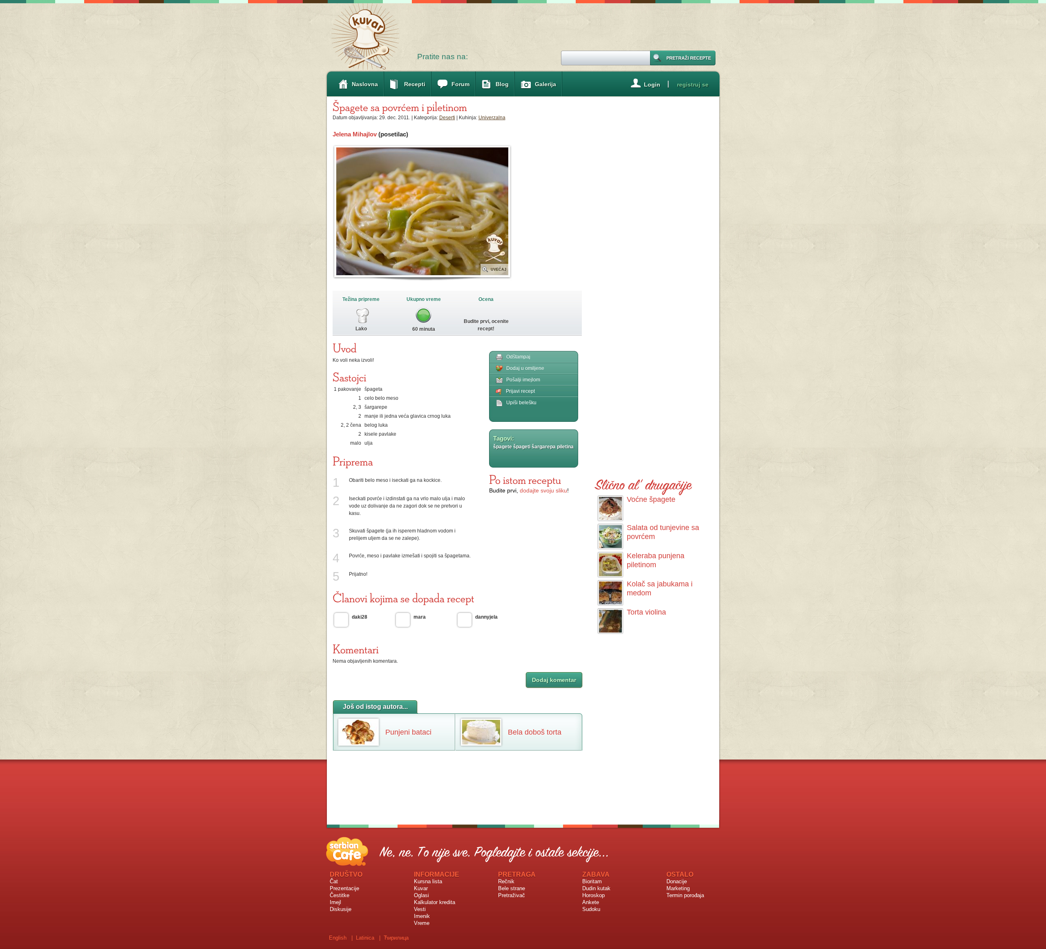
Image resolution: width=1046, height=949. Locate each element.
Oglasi (421, 895)
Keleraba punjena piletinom (655, 560)
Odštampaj (518, 357)
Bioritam (592, 881)
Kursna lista (428, 881)
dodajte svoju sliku (543, 490)
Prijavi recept (520, 391)
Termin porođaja (685, 895)
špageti (521, 447)
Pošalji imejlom (523, 380)
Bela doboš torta (534, 732)
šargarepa (544, 447)
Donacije (676, 881)
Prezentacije (344, 888)
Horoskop (593, 895)
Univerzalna (491, 117)
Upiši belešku (521, 402)
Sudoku (591, 909)
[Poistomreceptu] (525, 479)
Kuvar (421, 888)
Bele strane (511, 888)
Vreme (421, 923)
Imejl (335, 902)
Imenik (422, 916)
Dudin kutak (596, 888)
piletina (565, 447)
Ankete (590, 902)
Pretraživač (511, 895)
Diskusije (340, 909)
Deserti (447, 117)
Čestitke (339, 895)
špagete (502, 447)
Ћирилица (396, 938)
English (337, 938)
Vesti (420, 909)
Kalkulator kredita (434, 902)
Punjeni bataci (408, 732)
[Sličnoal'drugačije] (643, 483)
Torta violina (646, 612)
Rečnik (506, 881)
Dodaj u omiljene (525, 368)
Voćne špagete (651, 499)
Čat (334, 881)
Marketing (678, 888)
